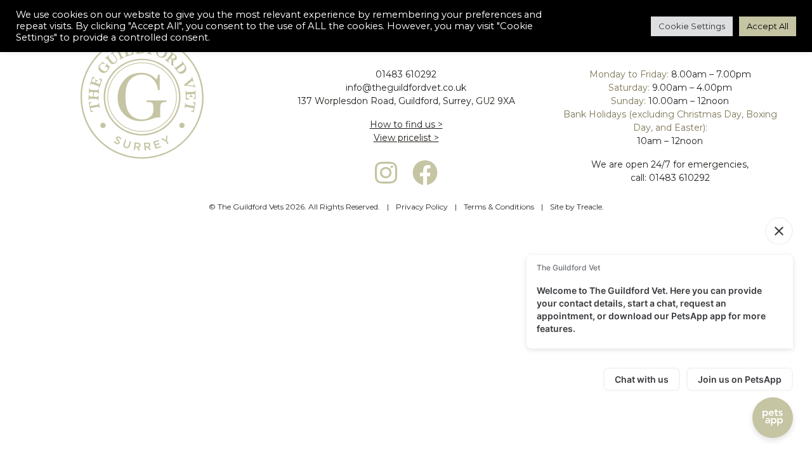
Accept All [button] (768, 26)
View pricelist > (406, 137)
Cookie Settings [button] (691, 26)
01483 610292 (406, 74)
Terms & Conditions (499, 206)
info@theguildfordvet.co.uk (406, 87)
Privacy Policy (422, 206)
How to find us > (406, 124)
